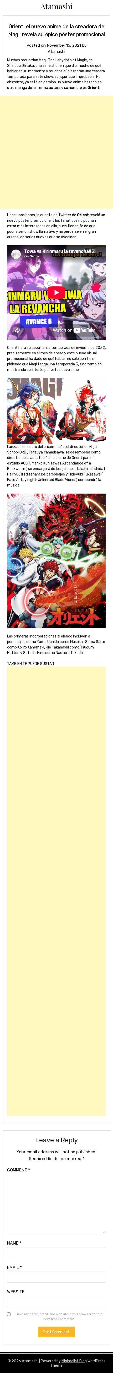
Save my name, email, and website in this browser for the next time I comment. (59, 1316)
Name (14, 1243)
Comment (18, 1169)
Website (15, 1291)
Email (14, 1267)
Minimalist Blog (74, 1361)
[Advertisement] (56, 152)
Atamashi (56, 6)
